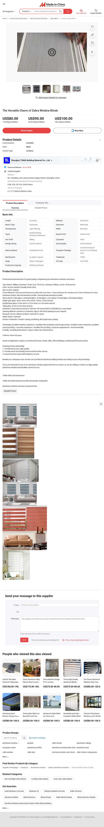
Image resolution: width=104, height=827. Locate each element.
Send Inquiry (26, 130)
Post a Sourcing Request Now (75, 640)
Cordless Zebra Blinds (68, 18)
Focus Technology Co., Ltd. (35, 817)
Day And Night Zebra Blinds (15, 779)
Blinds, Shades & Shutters (39, 18)
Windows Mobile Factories (54, 791)
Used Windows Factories (14, 791)
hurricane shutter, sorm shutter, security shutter (64, 752)
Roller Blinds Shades (64, 797)
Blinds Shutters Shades (86, 797)
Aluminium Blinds (11, 797)
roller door (31, 752)
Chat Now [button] (79, 130)
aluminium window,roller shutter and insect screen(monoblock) (64, 747)
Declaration (78, 817)
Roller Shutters (76, 791)
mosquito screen (9, 747)
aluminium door (83, 747)
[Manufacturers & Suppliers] (52, 4)
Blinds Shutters (29, 797)
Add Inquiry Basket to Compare (52, 97)
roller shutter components (87, 752)
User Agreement (66, 817)
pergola (30, 743)
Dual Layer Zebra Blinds (63, 779)
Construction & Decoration (19, 18)
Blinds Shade (46, 797)
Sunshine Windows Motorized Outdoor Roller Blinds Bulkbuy (28, 803)
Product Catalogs (38, 738)
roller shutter (57, 743)
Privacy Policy (89, 817)
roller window (8, 752)
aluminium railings (84, 743)
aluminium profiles (34, 747)
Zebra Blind (54, 18)
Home (5, 18)
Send (24, 640)
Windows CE (34, 791)
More (5, 808)
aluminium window (10, 743)
